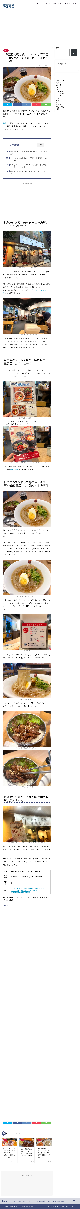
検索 (58, 48)
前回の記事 (14, 469)
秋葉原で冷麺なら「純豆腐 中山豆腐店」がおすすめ (29, 172)
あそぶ (67, 3)
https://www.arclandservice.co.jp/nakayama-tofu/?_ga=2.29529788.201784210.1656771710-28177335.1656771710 (30, 890)
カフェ (47, 3)
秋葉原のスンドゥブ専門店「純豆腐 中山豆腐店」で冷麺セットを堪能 (29, 166)
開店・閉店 (57, 3)
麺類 (58, 109)
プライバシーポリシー (27, 1206)
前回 (5, 123)
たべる (39, 3)
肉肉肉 (58, 105)
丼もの (58, 98)
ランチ (58, 96)
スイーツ (59, 91)
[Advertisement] (40, 27)
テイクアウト (61, 94)
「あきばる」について (11, 1206)
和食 (58, 100)
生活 (74, 3)
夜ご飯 (7, 905)
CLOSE (40, 144)
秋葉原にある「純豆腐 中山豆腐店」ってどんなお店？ (29, 153)
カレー (58, 89)
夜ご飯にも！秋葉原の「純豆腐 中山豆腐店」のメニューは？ (29, 159)
